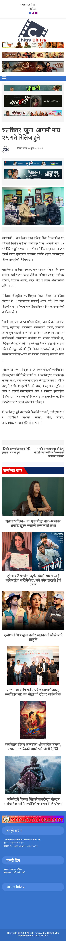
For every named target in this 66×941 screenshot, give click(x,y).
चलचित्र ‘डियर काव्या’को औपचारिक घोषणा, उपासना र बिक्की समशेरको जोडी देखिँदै (33, 746)
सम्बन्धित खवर (12, 470)
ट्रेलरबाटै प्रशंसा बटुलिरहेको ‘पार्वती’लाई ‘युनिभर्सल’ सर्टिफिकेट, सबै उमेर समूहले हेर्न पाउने (33, 580)
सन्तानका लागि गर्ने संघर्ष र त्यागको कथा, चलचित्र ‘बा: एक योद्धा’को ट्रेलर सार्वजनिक (33, 692)
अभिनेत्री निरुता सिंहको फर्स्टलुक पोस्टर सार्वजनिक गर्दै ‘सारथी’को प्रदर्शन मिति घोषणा (33, 801)
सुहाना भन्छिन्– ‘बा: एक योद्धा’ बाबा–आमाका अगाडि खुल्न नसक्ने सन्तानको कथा (33, 523)
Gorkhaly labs (41, 935)
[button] (4, 78)
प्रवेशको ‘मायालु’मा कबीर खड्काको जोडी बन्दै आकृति (33, 637)
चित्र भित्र (22, 148)
